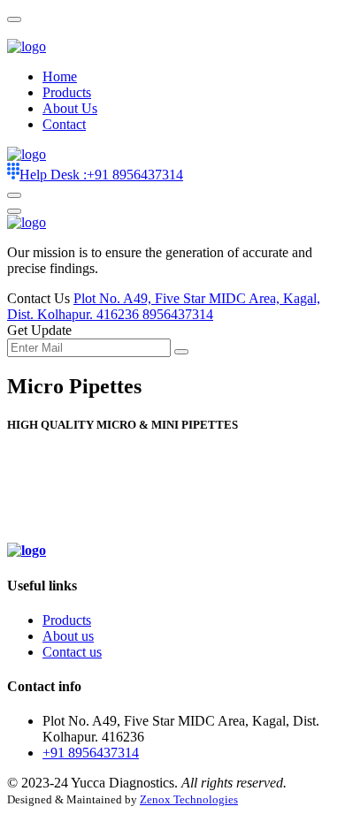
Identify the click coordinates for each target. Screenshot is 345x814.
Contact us (72, 651)
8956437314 (177, 314)
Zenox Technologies (189, 799)
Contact (64, 124)
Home (59, 76)
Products (66, 92)
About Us (69, 108)
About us (68, 635)
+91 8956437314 (101, 174)
